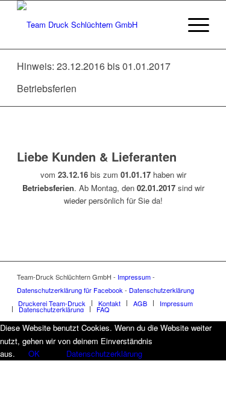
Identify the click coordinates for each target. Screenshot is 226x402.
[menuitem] (52, 303)
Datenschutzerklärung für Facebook (70, 290)
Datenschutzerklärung (161, 290)
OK (34, 353)
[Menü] (192, 25)
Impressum (134, 276)
